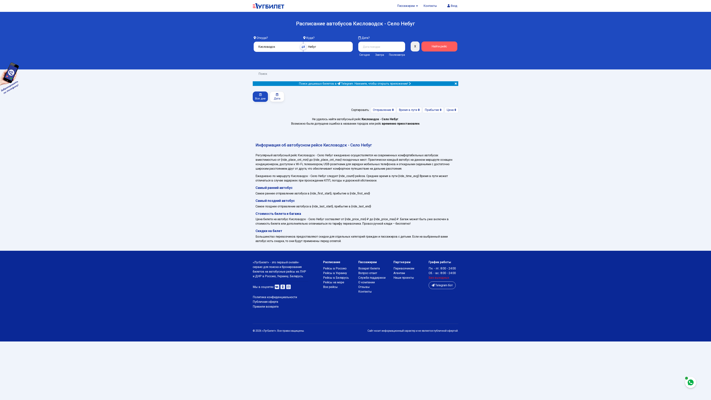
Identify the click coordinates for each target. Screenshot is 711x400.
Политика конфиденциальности (275, 297)
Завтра (379, 54)
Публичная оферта (265, 302)
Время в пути (408, 110)
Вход (453, 6)
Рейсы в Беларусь (336, 277)
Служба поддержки (371, 277)
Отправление (382, 110)
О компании (366, 282)
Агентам (399, 273)
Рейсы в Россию (335, 268)
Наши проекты (403, 277)
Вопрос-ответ (367, 273)
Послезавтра (397, 54)
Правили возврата (265, 306)
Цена (450, 110)
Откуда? (262, 38)
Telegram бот (444, 285)
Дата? (365, 38)
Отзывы (364, 287)
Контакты (430, 6)
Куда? (310, 38)
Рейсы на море (333, 282)
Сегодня (364, 54)
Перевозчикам (403, 268)
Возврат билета (369, 268)
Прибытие (432, 110)
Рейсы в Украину (335, 273)
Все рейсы (330, 287)
